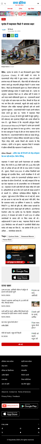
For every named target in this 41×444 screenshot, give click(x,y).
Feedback (16, 396)
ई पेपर (20, 8)
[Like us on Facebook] (2, 428)
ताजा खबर (6, 285)
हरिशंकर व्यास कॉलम (7, 361)
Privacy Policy (7, 396)
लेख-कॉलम (24, 366)
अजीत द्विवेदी (4, 325)
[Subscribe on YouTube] (38, 428)
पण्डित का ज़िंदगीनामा (8, 370)
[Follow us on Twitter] (2, 432)
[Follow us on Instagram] (20, 428)
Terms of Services (24, 392)
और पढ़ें (20, 344)
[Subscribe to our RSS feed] (38, 432)
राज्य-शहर (10, 8)
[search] (5, 3)
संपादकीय (24, 370)
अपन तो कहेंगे (5, 384)
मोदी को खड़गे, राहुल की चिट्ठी (11, 333)
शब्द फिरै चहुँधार (25, 384)
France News (7, 239)
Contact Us (13, 392)
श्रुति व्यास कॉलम (26, 361)
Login (38, 3)
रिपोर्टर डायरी (25, 375)
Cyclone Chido (14, 236)
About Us (5, 392)
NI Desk (10, 29)
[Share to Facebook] (4, 35)
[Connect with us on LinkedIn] (20, 432)
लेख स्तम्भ (4, 366)
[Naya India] (19, 5)
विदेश (3, 19)
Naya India (5, 295)
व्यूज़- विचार (31, 8)
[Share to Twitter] (8, 35)
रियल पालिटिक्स (26, 379)
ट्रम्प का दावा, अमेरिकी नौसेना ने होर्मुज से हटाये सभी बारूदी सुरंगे (14, 291)
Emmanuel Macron (27, 236)
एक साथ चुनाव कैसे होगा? (9, 322)
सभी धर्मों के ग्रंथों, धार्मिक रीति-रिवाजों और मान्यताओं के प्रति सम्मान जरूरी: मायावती (14, 312)
